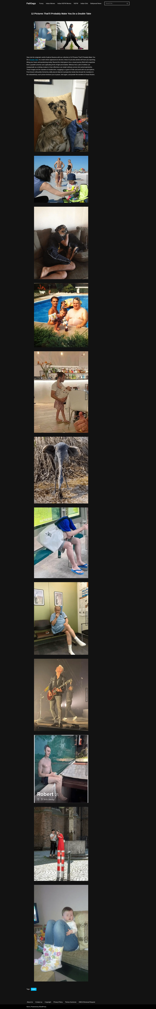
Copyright (48, 1002)
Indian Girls (84, 3)
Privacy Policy (58, 1002)
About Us (30, 1002)
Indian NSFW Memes (64, 3)
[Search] (127, 3)
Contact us (38, 1002)
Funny (41, 3)
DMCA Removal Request (87, 1002)
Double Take (34, 59)
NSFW (76, 3)
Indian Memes (50, 3)
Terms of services (70, 1002)
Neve (28, 1006)
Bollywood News (95, 3)
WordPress (42, 1006)
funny (34, 989)
